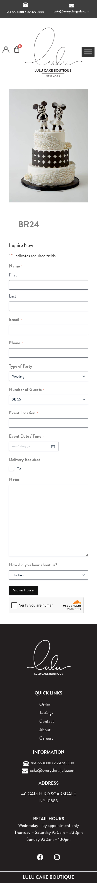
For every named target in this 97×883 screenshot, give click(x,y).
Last (12, 296)
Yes (19, 468)
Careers (46, 738)
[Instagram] (57, 857)
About (44, 729)
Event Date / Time (26, 436)
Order (44, 704)
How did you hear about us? (33, 564)
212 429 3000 (35, 12)
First (13, 274)
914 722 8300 (15, 12)
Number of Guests (26, 389)
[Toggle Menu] (88, 51)
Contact (46, 721)
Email (15, 319)
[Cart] (16, 49)
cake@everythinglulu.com (71, 11)
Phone (16, 342)
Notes (14, 479)
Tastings (46, 712)
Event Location (23, 412)
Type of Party (22, 366)
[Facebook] (40, 857)
